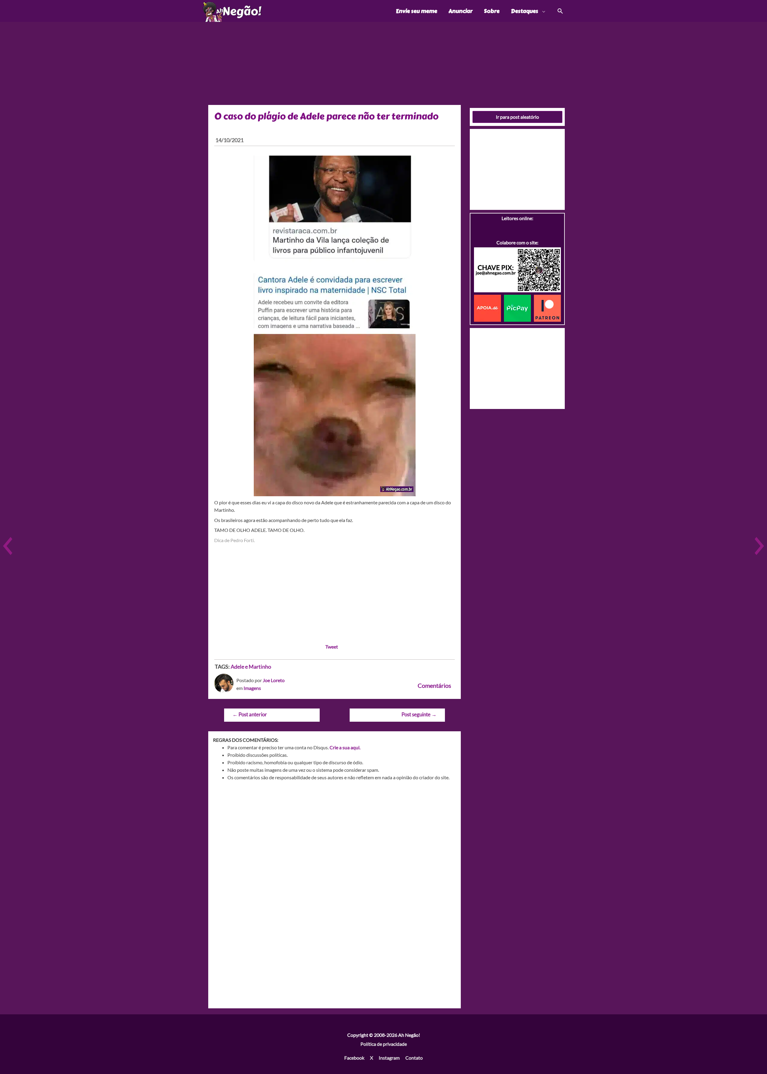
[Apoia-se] (489, 307)
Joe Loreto (274, 680)
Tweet (331, 646)
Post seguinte (419, 714)
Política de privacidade (383, 1044)
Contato (414, 1058)
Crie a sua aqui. (345, 747)
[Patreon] (547, 307)
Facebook (354, 1058)
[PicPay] (519, 307)
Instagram (389, 1058)
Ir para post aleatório (517, 117)
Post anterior (249, 714)
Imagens (252, 688)
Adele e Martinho (251, 666)
